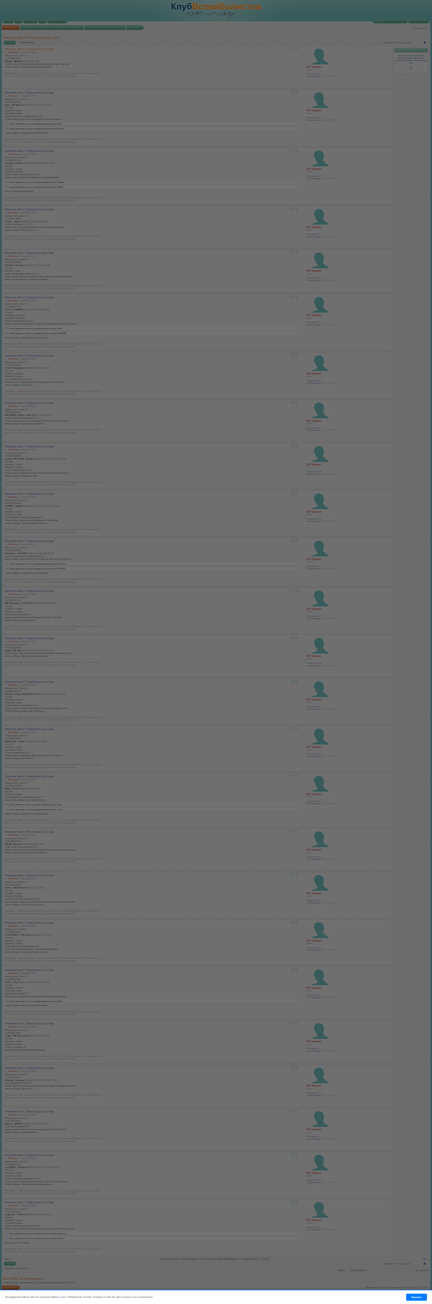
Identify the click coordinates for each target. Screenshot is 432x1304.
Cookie (62, 1297)
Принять (416, 1297)
